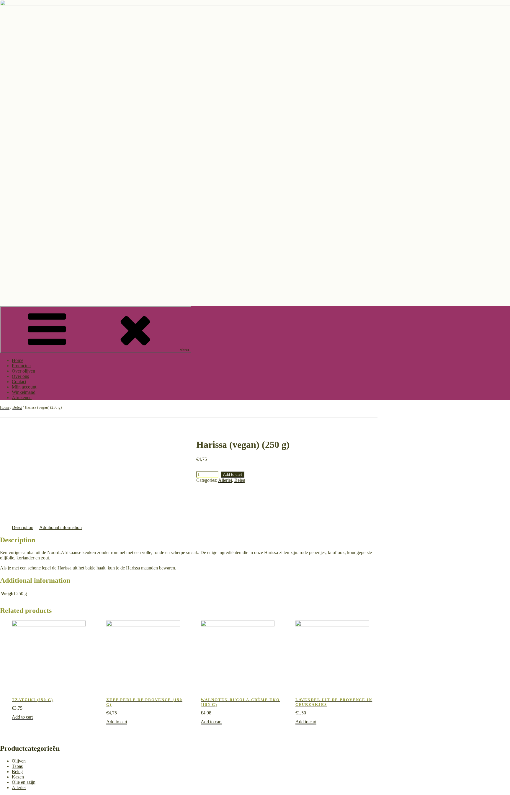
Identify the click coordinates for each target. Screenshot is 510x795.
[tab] (22, 527)
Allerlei (225, 480)
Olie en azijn (23, 782)
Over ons (20, 376)
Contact (19, 381)
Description (22, 527)
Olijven (19, 760)
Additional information (60, 527)
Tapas (17, 766)
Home (17, 360)
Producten (21, 365)
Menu (184, 350)
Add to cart (232, 474)
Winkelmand (23, 392)
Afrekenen (22, 397)
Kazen (18, 776)
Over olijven (23, 370)
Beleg (17, 407)
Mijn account (24, 386)
